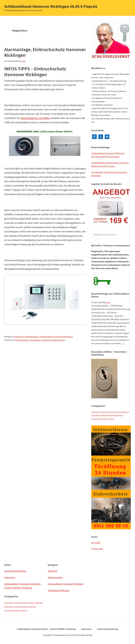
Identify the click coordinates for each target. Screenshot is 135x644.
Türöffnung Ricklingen (58, 590)
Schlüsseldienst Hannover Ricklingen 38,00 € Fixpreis (50, 6)
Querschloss (35, 340)
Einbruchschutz (31, 336)
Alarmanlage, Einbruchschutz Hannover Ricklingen (45, 52)
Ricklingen (47, 340)
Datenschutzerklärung (15, 570)
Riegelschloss (59, 340)
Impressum (9, 577)
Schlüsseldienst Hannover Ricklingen (56, 336)
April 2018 (95, 542)
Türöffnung (111, 419)
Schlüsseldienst (96, 415)
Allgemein (18, 336)
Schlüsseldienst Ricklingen (99, 419)
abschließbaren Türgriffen (35, 118)
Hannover (104, 412)
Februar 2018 (97, 548)
